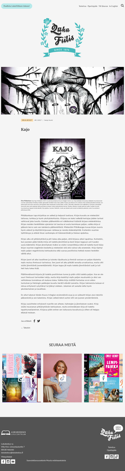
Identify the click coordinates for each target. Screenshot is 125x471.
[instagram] (21, 378)
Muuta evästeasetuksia (56, 460)
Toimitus (82, 6)
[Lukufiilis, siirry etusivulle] (62, 37)
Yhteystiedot (6, 456)
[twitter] (62, 378)
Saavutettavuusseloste (36, 460)
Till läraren (103, 6)
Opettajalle (92, 6)
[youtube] (13, 461)
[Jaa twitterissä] (38, 321)
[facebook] (103, 378)
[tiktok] (116, 457)
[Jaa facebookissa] (34, 321)
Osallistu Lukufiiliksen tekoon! (17, 6)
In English (113, 6)
